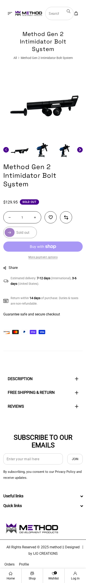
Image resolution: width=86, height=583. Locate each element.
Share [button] (13, 268)
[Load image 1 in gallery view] (20, 150)
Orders (9, 564)
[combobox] (59, 13)
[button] (10, 13)
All (15, 58)
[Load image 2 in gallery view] (43, 150)
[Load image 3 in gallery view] (65, 150)
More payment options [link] (43, 257)
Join (75, 459)
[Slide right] (80, 150)
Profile (24, 564)
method (56, 547)
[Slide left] (6, 150)
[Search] (69, 11)
